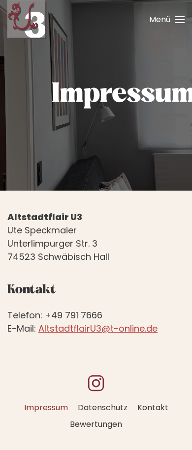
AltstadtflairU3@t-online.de (98, 328)
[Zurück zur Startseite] (27, 19)
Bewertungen (96, 424)
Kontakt (152, 407)
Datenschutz (103, 407)
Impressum (46, 407)
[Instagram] (96, 383)
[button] (167, 19)
